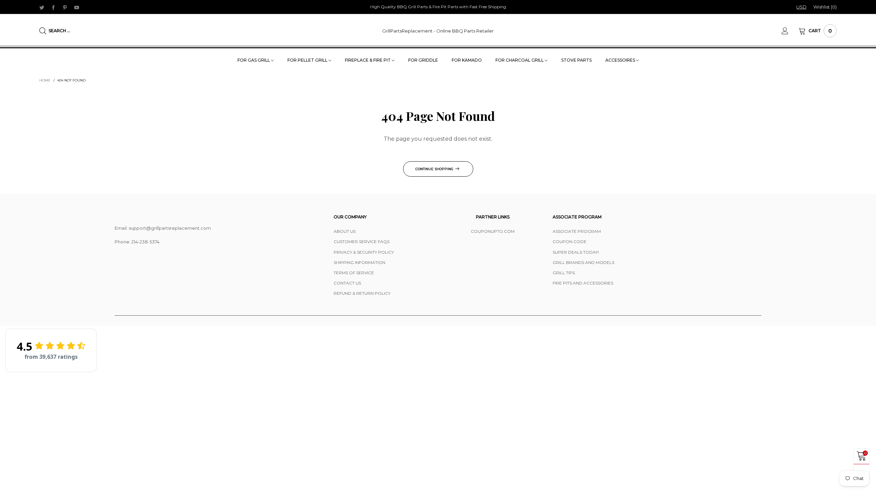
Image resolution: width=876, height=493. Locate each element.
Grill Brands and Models (583, 262)
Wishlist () (825, 7)
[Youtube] (76, 7)
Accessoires (620, 60)
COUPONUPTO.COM (493, 231)
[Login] (790, 30)
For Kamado (467, 60)
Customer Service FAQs (361, 241)
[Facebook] (53, 7)
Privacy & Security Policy (364, 252)
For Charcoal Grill (520, 60)
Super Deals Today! (576, 252)
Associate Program (577, 231)
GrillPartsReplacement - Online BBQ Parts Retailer (438, 31)
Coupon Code (570, 241)
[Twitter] (42, 7)
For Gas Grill (254, 60)
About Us (345, 231)
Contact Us (347, 283)
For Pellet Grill (307, 60)
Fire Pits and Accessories (583, 283)
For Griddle (423, 60)
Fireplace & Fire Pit (368, 60)
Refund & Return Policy (362, 293)
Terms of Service (354, 272)
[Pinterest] (65, 7)
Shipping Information (359, 262)
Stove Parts (576, 60)
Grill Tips (564, 272)
